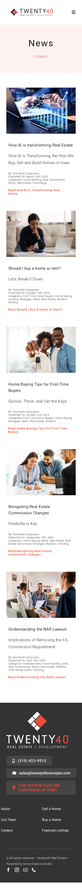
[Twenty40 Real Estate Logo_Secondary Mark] (32, 6)
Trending (63, 543)
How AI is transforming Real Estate (40, 145)
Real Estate (24, 182)
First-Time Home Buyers (38, 296)
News (12, 182)
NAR (65, 663)
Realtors (62, 299)
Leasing (13, 299)
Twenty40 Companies (25, 173)
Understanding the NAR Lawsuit (37, 629)
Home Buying (63, 296)
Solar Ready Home (20, 669)
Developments (32, 663)
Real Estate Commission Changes (39, 542)
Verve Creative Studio (37, 864)
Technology (39, 182)
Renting (13, 302)
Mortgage (26, 299)
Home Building (32, 179)
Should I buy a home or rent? (34, 268)
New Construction (54, 179)
